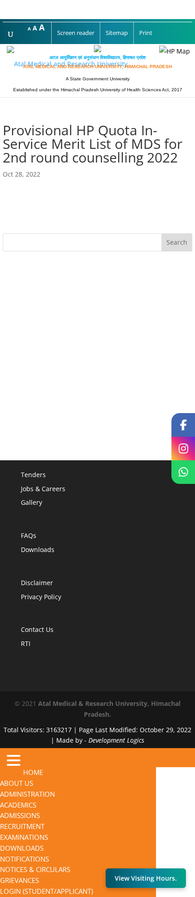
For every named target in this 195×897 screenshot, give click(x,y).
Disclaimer (37, 582)
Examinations (24, 837)
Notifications (24, 858)
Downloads (37, 549)
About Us (16, 783)
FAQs (28, 535)
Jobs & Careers (43, 488)
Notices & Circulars (35, 869)
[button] (11, 762)
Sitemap (117, 33)
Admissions (20, 815)
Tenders (33, 474)
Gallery (31, 502)
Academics (18, 804)
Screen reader (75, 33)
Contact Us (37, 629)
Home (33, 772)
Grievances (19, 880)
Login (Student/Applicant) (46, 891)
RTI (25, 643)
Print (145, 33)
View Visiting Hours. (146, 878)
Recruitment (22, 826)
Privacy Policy (41, 596)
